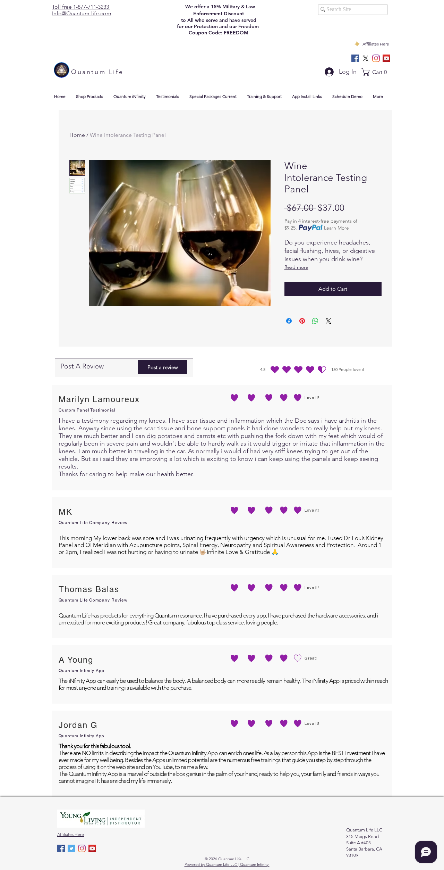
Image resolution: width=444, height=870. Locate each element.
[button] (376, 72)
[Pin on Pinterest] (302, 321)
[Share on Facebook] (289, 321)
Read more (296, 267)
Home (77, 135)
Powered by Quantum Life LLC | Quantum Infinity (227, 864)
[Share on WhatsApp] (315, 321)
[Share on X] (328, 321)
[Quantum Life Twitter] (71, 848)
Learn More (336, 228)
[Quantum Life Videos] (386, 58)
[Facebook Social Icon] (355, 58)
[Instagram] (376, 58)
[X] (365, 58)
